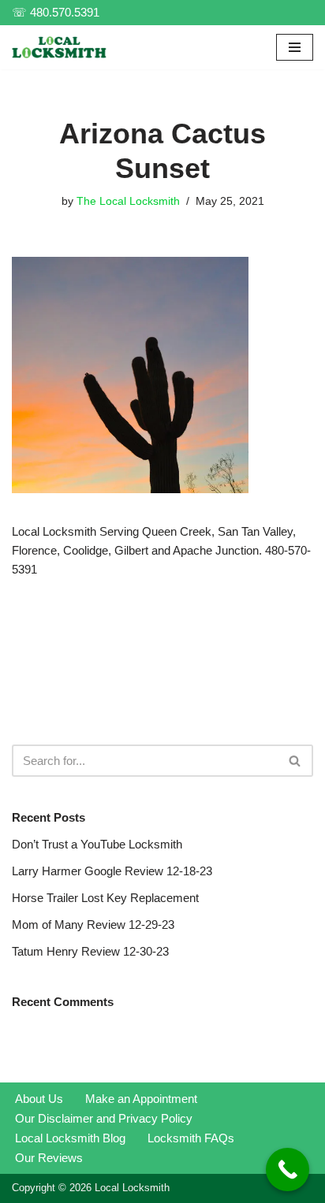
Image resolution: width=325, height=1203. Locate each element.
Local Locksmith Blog (70, 1138)
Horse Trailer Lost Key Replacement (105, 897)
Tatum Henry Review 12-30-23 (90, 951)
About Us (39, 1098)
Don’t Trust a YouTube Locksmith (97, 844)
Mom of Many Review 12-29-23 (93, 924)
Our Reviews (49, 1157)
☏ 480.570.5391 (55, 12)
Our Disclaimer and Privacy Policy (103, 1118)
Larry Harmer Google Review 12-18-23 (112, 871)
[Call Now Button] (287, 1169)
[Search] (295, 760)
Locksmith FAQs (191, 1138)
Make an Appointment (141, 1098)
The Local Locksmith (128, 201)
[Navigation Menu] (294, 47)
